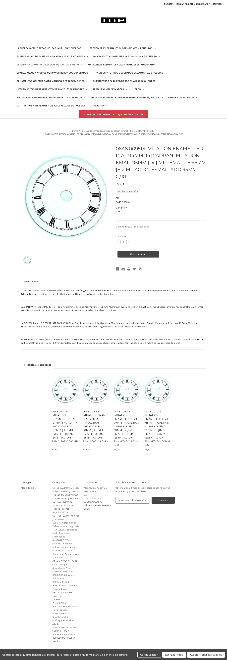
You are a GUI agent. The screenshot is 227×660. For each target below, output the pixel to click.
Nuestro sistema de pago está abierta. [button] (113, 114)
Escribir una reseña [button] (127, 191)
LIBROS (137, 89)
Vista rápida (63, 387)
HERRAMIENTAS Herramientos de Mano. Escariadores (50, 89)
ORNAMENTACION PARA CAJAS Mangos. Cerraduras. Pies (50, 81)
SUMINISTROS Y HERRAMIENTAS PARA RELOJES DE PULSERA (50, 105)
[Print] (128, 269)
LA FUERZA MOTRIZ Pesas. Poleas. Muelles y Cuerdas (48, 48)
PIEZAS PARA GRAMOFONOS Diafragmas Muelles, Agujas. (125, 97)
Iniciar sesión (184, 4)
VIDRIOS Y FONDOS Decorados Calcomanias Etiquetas (129, 72)
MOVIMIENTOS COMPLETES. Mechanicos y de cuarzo (125, 56)
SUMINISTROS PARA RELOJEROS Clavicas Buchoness (124, 81)
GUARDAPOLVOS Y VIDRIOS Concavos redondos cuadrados (52, 72)
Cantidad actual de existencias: (133, 226)
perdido (98, 105)
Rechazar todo (174, 655)
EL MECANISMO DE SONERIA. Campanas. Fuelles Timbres (50, 56)
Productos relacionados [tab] (37, 364)
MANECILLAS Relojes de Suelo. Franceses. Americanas (122, 64)
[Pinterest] (140, 269)
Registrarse (202, 4)
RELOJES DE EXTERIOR (181, 97)
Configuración (149, 655)
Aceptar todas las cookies (206, 655)
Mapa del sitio (28, 487)
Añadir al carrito (65, 393)
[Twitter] (134, 269)
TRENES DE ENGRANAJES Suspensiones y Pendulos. (121, 48)
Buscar (168, 4)
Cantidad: (121, 236)
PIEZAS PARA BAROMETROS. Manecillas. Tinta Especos (49, 97)
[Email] (123, 269)
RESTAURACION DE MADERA (108, 89)
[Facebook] (117, 269)
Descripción (31, 281)
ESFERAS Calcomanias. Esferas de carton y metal (47, 64)
